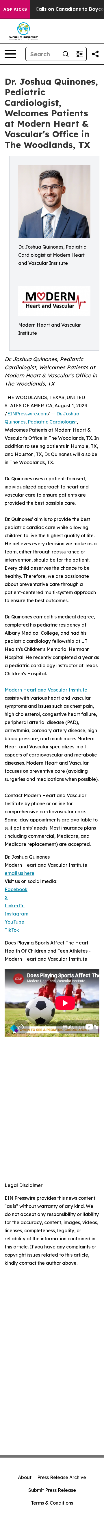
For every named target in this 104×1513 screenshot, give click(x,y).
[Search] (66, 54)
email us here (19, 873)
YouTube (14, 922)
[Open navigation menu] (10, 54)
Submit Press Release (52, 1490)
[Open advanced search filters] (79, 54)
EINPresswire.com (27, 414)
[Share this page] (95, 54)
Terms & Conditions (52, 1503)
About (24, 1477)
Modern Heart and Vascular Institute (46, 690)
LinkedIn (15, 905)
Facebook (16, 889)
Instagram (16, 914)
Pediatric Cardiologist (52, 422)
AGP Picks (15, 9)
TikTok (12, 930)
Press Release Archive (61, 1477)
